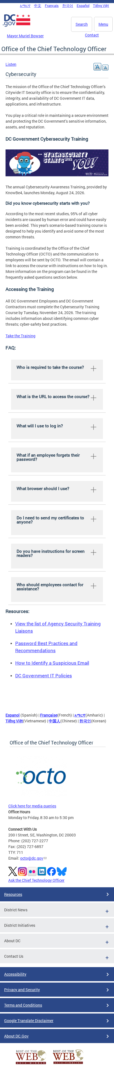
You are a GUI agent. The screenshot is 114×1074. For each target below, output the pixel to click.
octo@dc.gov (31, 858)
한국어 (67, 5)
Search (82, 24)
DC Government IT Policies (43, 675)
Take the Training (20, 335)
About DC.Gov (16, 1036)
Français (52, 5)
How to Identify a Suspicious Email (52, 663)
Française (48, 715)
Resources (13, 894)
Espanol (13, 715)
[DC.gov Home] (16, 25)
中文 (37, 5)
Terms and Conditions (23, 1005)
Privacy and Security (22, 989)
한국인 (85, 720)
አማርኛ (25, 5)
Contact (92, 35)
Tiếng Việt (101, 5)
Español (83, 5)
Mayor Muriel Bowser (25, 35)
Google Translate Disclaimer (28, 1020)
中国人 (54, 720)
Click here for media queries (32, 806)
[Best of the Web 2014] (31, 1064)
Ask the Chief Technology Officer (36, 880)
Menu (103, 24)
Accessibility (15, 974)
